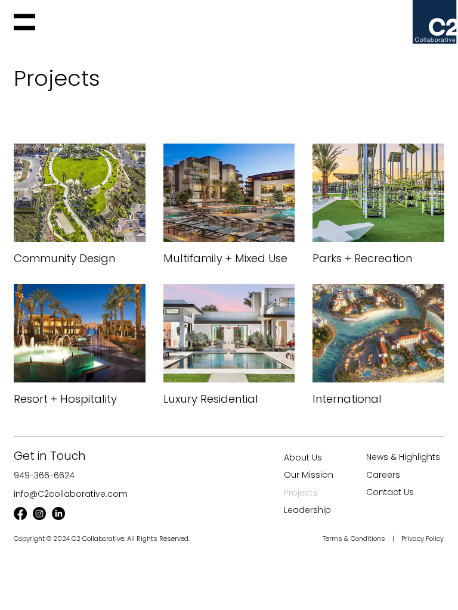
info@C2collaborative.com (71, 494)
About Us (303, 457)
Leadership (307, 510)
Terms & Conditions (355, 538)
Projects (301, 493)
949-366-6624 (44, 475)
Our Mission (308, 475)
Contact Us (390, 492)
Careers (383, 475)
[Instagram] (39, 513)
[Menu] (24, 22)
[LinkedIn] (58, 513)
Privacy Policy (422, 538)
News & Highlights (403, 457)
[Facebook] (20, 513)
